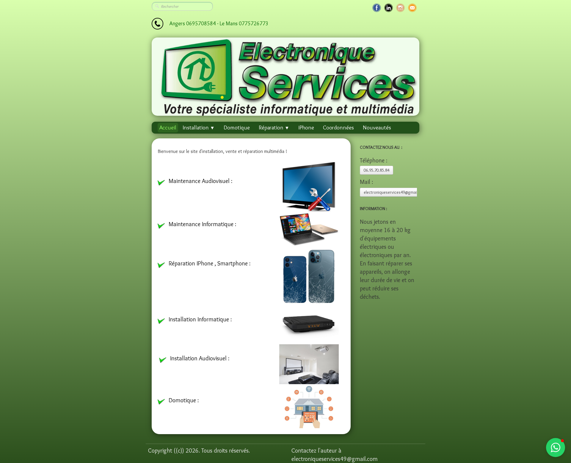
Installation (199, 127)
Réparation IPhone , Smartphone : (210, 263)
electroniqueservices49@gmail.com (395, 192)
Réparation (274, 127)
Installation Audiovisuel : (199, 358)
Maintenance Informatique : (202, 224)
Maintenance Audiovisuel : (200, 180)
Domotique (237, 127)
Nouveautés (377, 127)
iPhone (306, 127)
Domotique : (184, 400)
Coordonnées (338, 127)
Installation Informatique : (200, 319)
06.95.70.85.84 (376, 170)
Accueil (167, 127)
